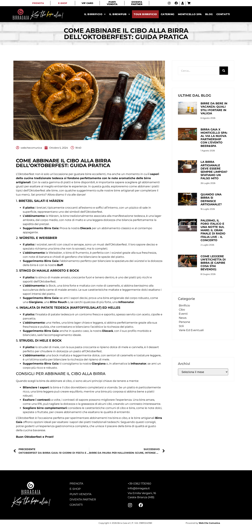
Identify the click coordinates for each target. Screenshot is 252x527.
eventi (183, 313)
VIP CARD (87, 3)
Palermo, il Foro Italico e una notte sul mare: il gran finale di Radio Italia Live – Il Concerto (213, 230)
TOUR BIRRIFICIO (145, 14)
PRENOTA (38, 3)
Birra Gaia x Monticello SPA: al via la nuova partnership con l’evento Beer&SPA (214, 138)
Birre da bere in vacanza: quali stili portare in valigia (214, 108)
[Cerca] (223, 70)
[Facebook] (176, 3)
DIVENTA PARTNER (136, 3)
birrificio (184, 305)
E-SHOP (62, 3)
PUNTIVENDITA (112, 3)
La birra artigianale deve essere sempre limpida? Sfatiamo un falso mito (214, 170)
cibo (182, 309)
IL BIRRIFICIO (93, 14)
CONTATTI (223, 14)
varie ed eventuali (191, 330)
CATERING (168, 14)
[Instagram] (169, 3)
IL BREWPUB (118, 14)
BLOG (209, 14)
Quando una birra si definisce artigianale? (211, 199)
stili (181, 326)
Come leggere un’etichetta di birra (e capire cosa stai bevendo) (213, 263)
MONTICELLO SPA (190, 14)
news (183, 317)
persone (184, 322)
